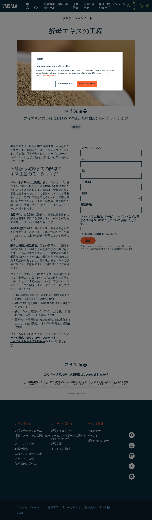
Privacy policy (48, 75)
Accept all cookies (87, 83)
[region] (77, 71)
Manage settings (65, 83)
